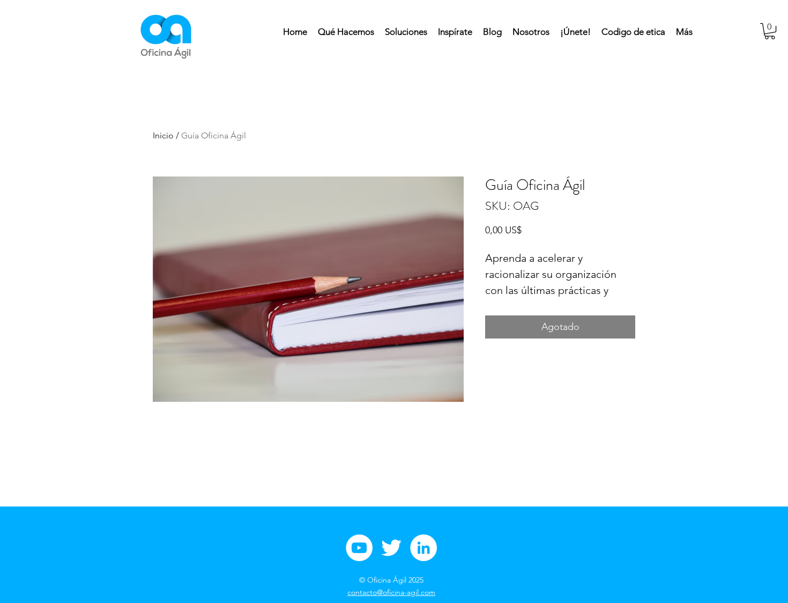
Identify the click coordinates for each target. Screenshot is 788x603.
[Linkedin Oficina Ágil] (423, 547)
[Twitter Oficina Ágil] (391, 547)
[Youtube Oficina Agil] (359, 547)
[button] (769, 31)
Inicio (163, 135)
